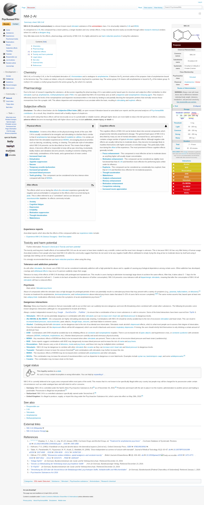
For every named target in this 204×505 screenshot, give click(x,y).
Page (23, 7)
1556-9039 (58, 452)
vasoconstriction (53, 322)
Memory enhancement (112, 181)
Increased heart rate (38, 156)
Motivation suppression (39, 212)
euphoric (132, 100)
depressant (135, 324)
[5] (94, 387)
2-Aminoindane (76, 76)
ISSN (66, 444)
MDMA (186, 177)
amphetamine (103, 76)
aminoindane (97, 26)
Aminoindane (95, 481)
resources (184, 153)
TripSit (191, 312)
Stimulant (192, 77)
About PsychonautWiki (40, 500)
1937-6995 (41, 452)
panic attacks (146, 333)
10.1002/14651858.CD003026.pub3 (47, 444)
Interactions (186, 161)
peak (29, 196)
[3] (74, 349)
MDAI (136, 26)
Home (8, 30)
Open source (10, 88)
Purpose (177, 45)
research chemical (151, 30)
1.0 (32, 440)
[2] (157, 294)
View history (158, 7)
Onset (178, 148)
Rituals (8, 45)
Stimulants (187, 180)
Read (140, 7)
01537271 (58, 458)
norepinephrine (134, 95)
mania (121, 341)
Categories (28, 481)
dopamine (121, 95)
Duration (187, 141)
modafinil (69, 137)
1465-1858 (74, 444)
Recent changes (11, 85)
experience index (86, 233)
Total (177, 144)
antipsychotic (32, 297)
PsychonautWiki (157, 110)
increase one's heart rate (110, 316)
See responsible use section (186, 102)
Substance (56, 481)
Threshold (177, 123)
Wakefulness (35, 218)
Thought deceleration (38, 215)
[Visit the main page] (10, 10)
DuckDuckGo (71, 312)
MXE (186, 167)
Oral (176, 106)
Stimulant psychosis (44, 288)
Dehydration (35, 159)
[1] (199, 291)
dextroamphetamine (62, 294)
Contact (15, 24)
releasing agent (146, 95)
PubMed (82, 312)
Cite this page (10, 131)
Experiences (10, 36)
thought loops (77, 322)
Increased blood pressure (40, 173)
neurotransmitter (33, 198)
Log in (200, 2)
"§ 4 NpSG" (35, 467)
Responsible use (32, 406)
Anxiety (33, 202)
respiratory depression (124, 327)
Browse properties (11, 133)
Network (9, 98)
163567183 (76, 452)
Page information (10, 129)
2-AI (128, 26)
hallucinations (182, 292)
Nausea (33, 164)
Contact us (9, 79)
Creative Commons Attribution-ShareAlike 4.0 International (59, 496)
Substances (10, 33)
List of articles (10, 60)
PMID (66, 458)
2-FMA (71, 95)
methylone (45, 336)
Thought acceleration (111, 173)
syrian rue (142, 356)
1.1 (34, 440)
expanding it (98, 374)
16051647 (75, 458)
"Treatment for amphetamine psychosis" (125, 441)
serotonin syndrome (180, 333)
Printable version (11, 124)
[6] (116, 387)
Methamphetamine (33, 418)
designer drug (44, 32)
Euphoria (106, 167)
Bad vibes (9, 107)
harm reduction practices (111, 36)
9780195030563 (140, 447)
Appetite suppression (38, 162)
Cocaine (29, 359)
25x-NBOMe (186, 183)
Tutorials (9, 54)
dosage (186, 151)
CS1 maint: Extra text (42, 481)
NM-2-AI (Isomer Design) (36, 431)
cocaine (90, 347)
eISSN (31, 452)
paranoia (173, 292)
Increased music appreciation (115, 189)
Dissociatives (186, 171)
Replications (10, 42)
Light (178, 127)
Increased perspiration (39, 170)
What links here (11, 117)
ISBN (129, 447)
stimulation (165, 319)
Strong (177, 134)
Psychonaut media (12, 39)
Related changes (10, 119)
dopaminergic (146, 277)
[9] (142, 396)
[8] (95, 393)
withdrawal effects (41, 271)
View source (148, 7)
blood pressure (129, 316)
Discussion (31, 7)
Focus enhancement (111, 153)
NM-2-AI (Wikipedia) (34, 428)
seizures (86, 322)
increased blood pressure (36, 322)
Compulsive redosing (111, 186)
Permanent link (11, 126)
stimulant (74, 26)
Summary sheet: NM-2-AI (34, 22)
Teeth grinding (35, 175)
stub (59, 371)
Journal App (10, 66)
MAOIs (186, 193)
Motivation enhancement (113, 159)
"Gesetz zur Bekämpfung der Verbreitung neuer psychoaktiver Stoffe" (57, 464)
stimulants (28, 95)
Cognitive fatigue (37, 204)
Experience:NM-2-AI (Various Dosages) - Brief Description (48, 237)
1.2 (37, 440)
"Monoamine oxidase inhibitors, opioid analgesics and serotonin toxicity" (74, 455)
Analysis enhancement (112, 178)
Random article (11, 63)
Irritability (33, 210)
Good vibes (9, 101)
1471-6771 (189, 455)
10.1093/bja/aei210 (153, 455)
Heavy (178, 138)
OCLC (67, 452)
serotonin (91, 333)
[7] (66, 390)
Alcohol (186, 164)
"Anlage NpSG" (36, 461)
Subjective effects (11, 48)
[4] (184, 355)
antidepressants (177, 356)
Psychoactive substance (79, 481)
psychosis (132, 341)
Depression (34, 207)
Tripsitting (9, 51)
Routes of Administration (186, 88)
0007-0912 (40, 458)
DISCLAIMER (176, 151)
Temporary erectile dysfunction (42, 167)
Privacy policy (27, 500)
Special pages (11, 122)
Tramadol (186, 190)
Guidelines (9, 82)
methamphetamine (57, 95)
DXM (186, 174)
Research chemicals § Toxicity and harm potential (61, 247)
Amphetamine (189, 82)
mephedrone (55, 336)
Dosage (186, 109)
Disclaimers (53, 500)
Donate (6, 24)
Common (177, 130)
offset (56, 190)
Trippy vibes (10, 104)
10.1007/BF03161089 (181, 450)
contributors (28, 113)
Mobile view (62, 500)
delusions (194, 292)
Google (60, 312)
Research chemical (108, 481)
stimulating (121, 100)
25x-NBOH (186, 186)
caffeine (79, 137)
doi (30, 444)
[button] (197, 106)
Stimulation (34, 132)
